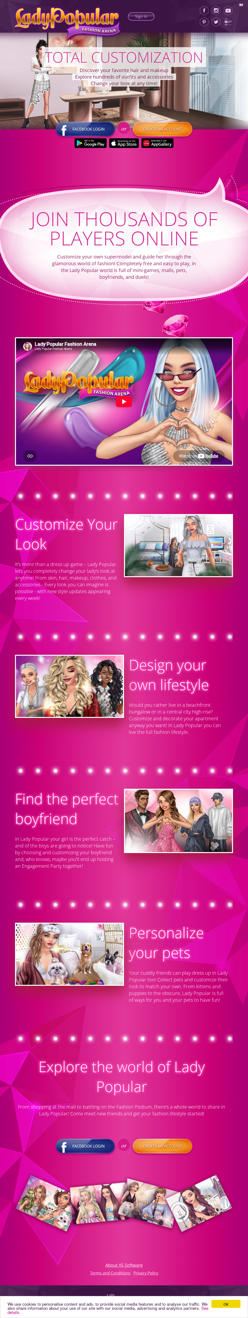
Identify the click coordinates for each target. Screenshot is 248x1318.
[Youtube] (230, 10)
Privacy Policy (145, 1273)
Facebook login (88, 129)
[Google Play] (91, 143)
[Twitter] (216, 22)
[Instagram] (216, 10)
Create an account (162, 129)
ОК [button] (226, 1304)
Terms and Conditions (110, 1273)
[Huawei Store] (157, 143)
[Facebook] (204, 10)
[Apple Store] (124, 143)
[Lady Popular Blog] (230, 22)
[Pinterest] (204, 22)
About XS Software (124, 1265)
